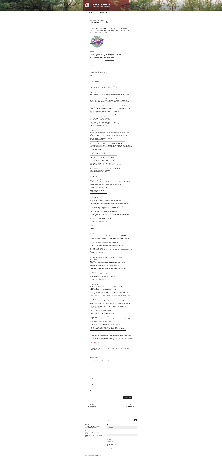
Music (108, 348)
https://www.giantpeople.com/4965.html (98, 193)
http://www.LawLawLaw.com (96, 55)
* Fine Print (87, 455)
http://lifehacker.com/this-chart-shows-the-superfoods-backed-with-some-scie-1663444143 (110, 295)
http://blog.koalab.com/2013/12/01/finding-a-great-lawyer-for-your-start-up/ (106, 273)
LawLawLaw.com (102, 348)
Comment (92, 362)
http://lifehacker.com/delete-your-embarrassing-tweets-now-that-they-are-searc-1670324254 (110, 108)
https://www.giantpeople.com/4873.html (98, 171)
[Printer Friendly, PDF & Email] (95, 342)
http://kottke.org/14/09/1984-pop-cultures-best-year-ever (102, 313)
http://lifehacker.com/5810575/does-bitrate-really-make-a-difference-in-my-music (107, 245)
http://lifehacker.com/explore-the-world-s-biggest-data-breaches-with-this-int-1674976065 (110, 181)
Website (91, 390)
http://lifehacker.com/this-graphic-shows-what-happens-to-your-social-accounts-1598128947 (110, 114)
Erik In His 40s (123, 347)
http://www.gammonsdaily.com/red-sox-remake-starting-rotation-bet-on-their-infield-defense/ (110, 203)
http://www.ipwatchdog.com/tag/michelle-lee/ (99, 149)
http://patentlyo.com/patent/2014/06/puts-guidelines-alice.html (103, 154)
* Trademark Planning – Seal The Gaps (92, 419)
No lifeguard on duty (109, 60)
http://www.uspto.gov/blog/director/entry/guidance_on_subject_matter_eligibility (107, 141)
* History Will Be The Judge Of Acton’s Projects (93, 435)
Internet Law (94, 348)
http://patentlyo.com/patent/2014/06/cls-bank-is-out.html (102, 160)
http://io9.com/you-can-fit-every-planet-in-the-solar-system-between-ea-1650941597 (108, 300)
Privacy (117, 348)
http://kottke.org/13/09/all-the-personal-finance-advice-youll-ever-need (105, 324)
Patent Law (112, 348)
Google (129, 347)
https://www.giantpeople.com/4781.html (98, 279)
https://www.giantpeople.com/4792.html (98, 221)
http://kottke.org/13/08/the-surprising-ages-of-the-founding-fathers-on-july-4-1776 (108, 330)
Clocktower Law (108, 347)
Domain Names (116, 347)
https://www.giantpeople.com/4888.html (98, 125)
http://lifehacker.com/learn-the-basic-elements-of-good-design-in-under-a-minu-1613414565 (110, 318)
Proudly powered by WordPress (95, 455)
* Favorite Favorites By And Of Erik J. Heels (92, 432)
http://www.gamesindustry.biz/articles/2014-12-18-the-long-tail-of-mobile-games (107, 262)
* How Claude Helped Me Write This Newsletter (93, 423)
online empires (123, 98)
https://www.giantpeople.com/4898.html (98, 166)
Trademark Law (95, 349)
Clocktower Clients (99, 347)
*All (92, 347)
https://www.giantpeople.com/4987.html (98, 187)
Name (91, 378)
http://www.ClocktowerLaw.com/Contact (98, 72)
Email (91, 384)
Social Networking (124, 348)
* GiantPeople (101, 4)
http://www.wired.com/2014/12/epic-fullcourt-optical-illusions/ (103, 289)
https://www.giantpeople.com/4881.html (98, 208)
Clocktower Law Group (127, 335)
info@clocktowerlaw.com (108, 339)
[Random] (107, 12)
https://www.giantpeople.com (112, 448)
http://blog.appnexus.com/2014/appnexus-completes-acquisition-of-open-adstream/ (108, 268)
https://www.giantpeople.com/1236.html (98, 252)
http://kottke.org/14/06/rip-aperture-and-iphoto (100, 119)
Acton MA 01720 (100, 12)
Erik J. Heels (103, 20)
